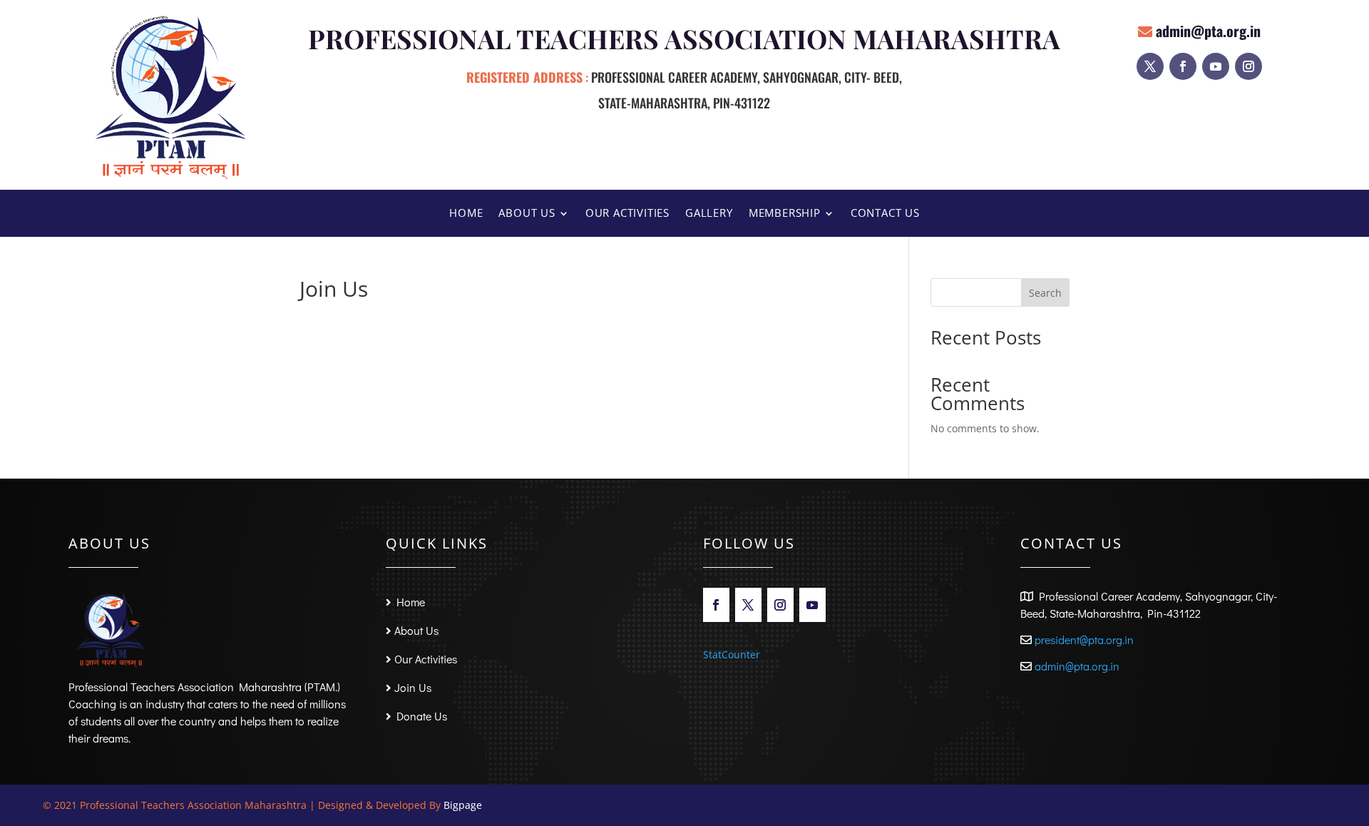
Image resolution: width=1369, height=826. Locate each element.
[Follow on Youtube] (1215, 66)
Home (466, 214)
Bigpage (462, 805)
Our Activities (627, 214)
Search (1045, 293)
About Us (526, 214)
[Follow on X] (1150, 66)
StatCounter (731, 654)
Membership (785, 214)
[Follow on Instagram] (1248, 66)
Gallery (709, 214)
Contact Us (885, 214)
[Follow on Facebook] (1182, 66)
